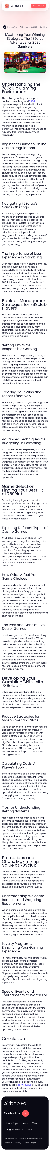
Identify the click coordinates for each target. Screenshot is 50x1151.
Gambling (43, 27)
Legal (33, 1142)
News (25, 1123)
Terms (26, 1142)
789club (33, 101)
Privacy (18, 1142)
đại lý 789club (24, 1085)
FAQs (34, 1123)
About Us (8, 1142)
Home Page (11, 1123)
